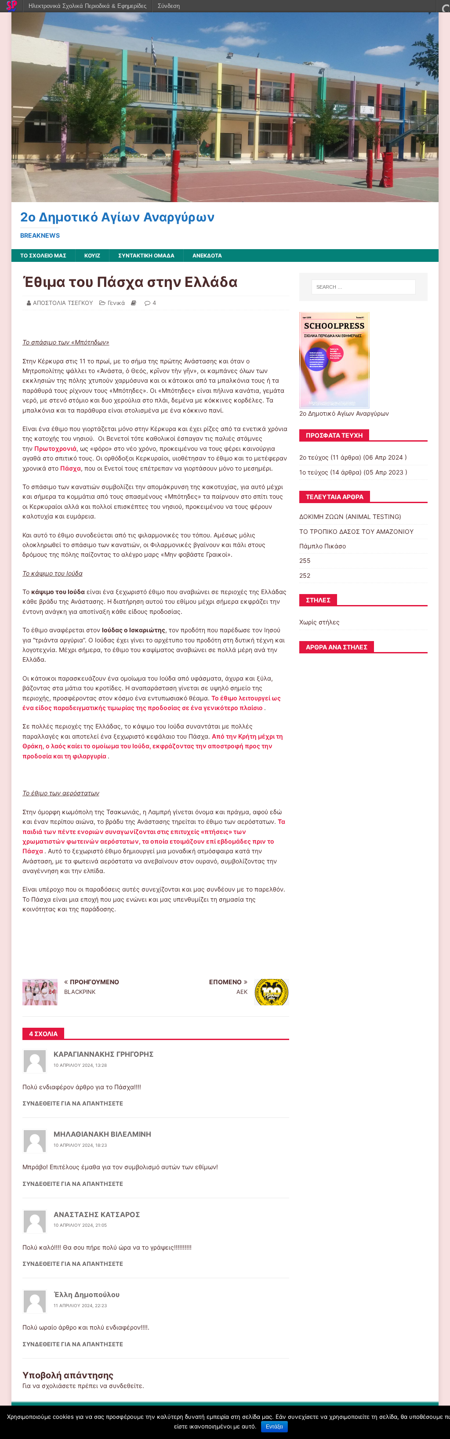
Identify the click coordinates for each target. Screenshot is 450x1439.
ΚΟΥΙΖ (92, 255)
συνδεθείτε (125, 1385)
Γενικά (116, 302)
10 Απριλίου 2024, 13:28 (80, 1065)
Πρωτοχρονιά (55, 448)
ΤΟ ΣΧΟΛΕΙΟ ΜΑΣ (43, 255)
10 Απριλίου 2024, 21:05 (80, 1225)
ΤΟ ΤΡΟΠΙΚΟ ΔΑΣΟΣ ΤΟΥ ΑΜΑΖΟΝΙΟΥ (356, 531)
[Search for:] (363, 286)
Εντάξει (274, 1427)
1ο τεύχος (313, 472)
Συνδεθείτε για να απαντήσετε (72, 1103)
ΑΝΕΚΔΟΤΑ (207, 255)
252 (304, 575)
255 (305, 560)
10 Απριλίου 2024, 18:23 (80, 1145)
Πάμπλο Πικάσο (322, 546)
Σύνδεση (169, 6)
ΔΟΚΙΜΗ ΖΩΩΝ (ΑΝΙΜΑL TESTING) (350, 516)
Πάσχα (70, 468)
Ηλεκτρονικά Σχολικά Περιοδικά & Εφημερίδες (87, 6)
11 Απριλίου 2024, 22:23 (80, 1305)
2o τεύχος (314, 457)
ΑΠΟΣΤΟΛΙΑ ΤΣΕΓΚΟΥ (63, 302)
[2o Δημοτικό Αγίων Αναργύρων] (225, 197)
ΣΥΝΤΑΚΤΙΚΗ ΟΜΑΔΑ (146, 255)
